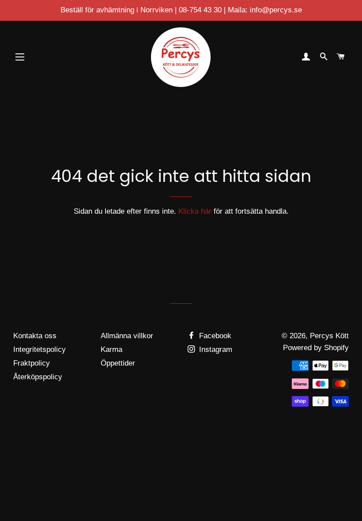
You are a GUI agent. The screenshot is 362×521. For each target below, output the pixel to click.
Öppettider (118, 363)
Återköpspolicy (37, 377)
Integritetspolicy (39, 349)
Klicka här (194, 211)
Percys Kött (329, 336)
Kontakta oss (35, 336)
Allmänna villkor (127, 336)
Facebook (214, 336)
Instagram (214, 349)
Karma (111, 349)
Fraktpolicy (31, 363)
